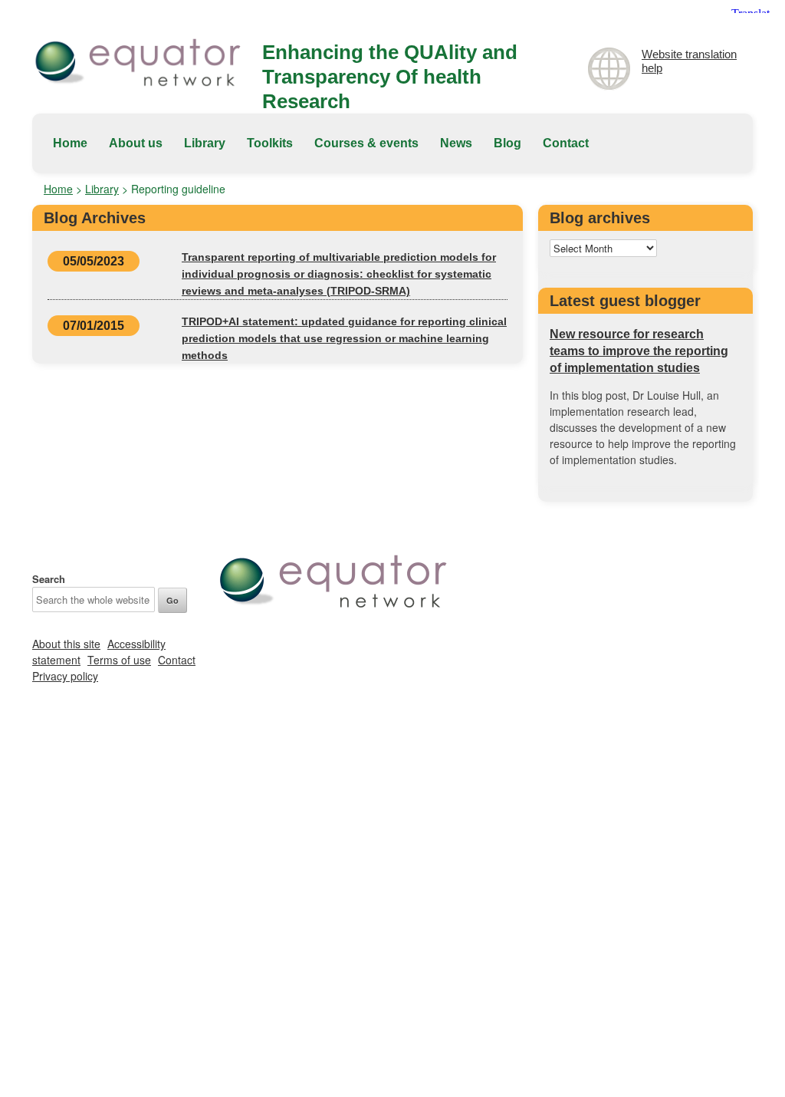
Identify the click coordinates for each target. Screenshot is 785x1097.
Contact (566, 143)
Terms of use (119, 659)
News (456, 143)
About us (136, 143)
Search (48, 579)
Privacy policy (65, 676)
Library (204, 143)
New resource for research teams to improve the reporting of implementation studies (639, 351)
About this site (66, 643)
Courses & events (366, 143)
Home (70, 143)
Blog (507, 143)
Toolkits (270, 143)
